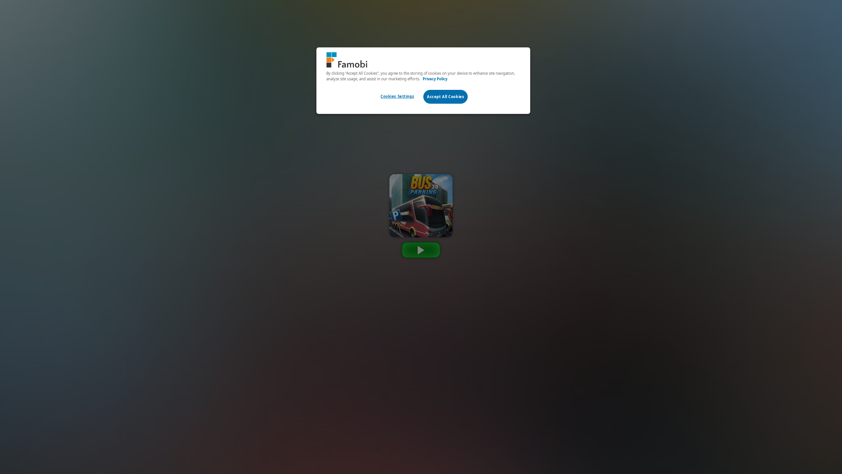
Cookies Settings (397, 96)
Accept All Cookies (445, 96)
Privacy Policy (435, 78)
